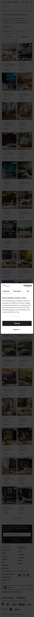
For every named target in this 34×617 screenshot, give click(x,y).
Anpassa (16, 329)
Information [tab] (17, 291)
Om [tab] (28, 291)
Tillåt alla (17, 323)
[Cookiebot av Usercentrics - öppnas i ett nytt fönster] (24, 286)
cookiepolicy (15, 316)
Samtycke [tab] (6, 291)
